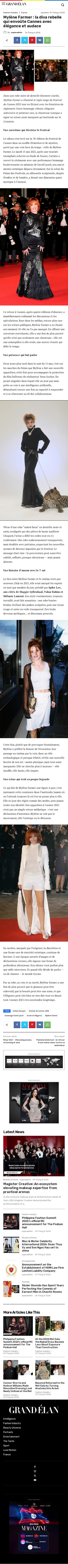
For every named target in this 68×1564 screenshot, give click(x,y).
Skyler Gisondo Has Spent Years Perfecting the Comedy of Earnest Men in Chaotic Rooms (43, 1288)
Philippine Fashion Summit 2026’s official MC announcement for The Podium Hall (42, 1222)
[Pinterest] (32, 40)
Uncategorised (28, 1261)
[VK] (39, 40)
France (24, 13)
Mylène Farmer (51, 1015)
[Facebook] (17, 40)
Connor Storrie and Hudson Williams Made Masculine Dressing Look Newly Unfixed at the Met (17, 1387)
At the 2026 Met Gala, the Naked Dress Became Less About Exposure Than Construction (49, 1343)
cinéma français (19, 1011)
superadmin (16, 32)
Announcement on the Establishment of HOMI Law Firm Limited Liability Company (43, 1267)
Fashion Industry (10, 13)
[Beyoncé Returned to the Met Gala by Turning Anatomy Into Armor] (50, 1370)
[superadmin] (5, 32)
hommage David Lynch (14, 1015)
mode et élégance (34, 1015)
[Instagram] (35, 1471)
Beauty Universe (10, 1180)
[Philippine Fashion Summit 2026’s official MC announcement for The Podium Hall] (11, 1222)
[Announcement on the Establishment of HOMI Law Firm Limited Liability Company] (11, 1268)
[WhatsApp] (47, 40)
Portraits (25, 1282)
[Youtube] (35, 1480)
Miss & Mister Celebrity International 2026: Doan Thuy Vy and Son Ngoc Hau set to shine (42, 1246)
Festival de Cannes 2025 (39, 1011)
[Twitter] (24, 40)
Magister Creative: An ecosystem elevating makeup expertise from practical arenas (30, 1188)
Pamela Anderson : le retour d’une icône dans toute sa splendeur (50, 1042)
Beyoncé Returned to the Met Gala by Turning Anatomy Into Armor (49, 1386)
